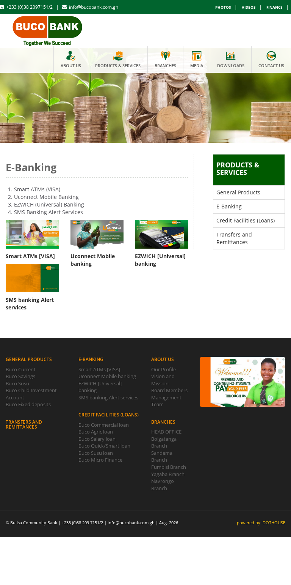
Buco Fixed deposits (28, 404)
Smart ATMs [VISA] (99, 369)
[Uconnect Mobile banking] (97, 234)
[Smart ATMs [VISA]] (32, 234)
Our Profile (163, 369)
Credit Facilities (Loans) (245, 220)
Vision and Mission (163, 380)
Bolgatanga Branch (164, 442)
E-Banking (229, 206)
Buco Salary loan (97, 438)
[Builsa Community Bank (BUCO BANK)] (48, 29)
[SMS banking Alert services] (32, 278)
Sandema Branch (161, 456)
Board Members (169, 390)
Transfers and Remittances (234, 238)
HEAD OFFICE (166, 431)
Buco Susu (17, 383)
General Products (238, 192)
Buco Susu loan (95, 452)
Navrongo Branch (162, 485)
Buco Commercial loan (103, 424)
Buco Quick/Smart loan (104, 445)
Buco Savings (20, 376)
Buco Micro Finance (100, 459)
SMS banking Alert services (108, 397)
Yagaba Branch (168, 474)
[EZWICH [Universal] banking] (161, 234)
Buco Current (21, 369)
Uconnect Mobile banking (107, 376)
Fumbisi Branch (168, 467)
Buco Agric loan (95, 431)
